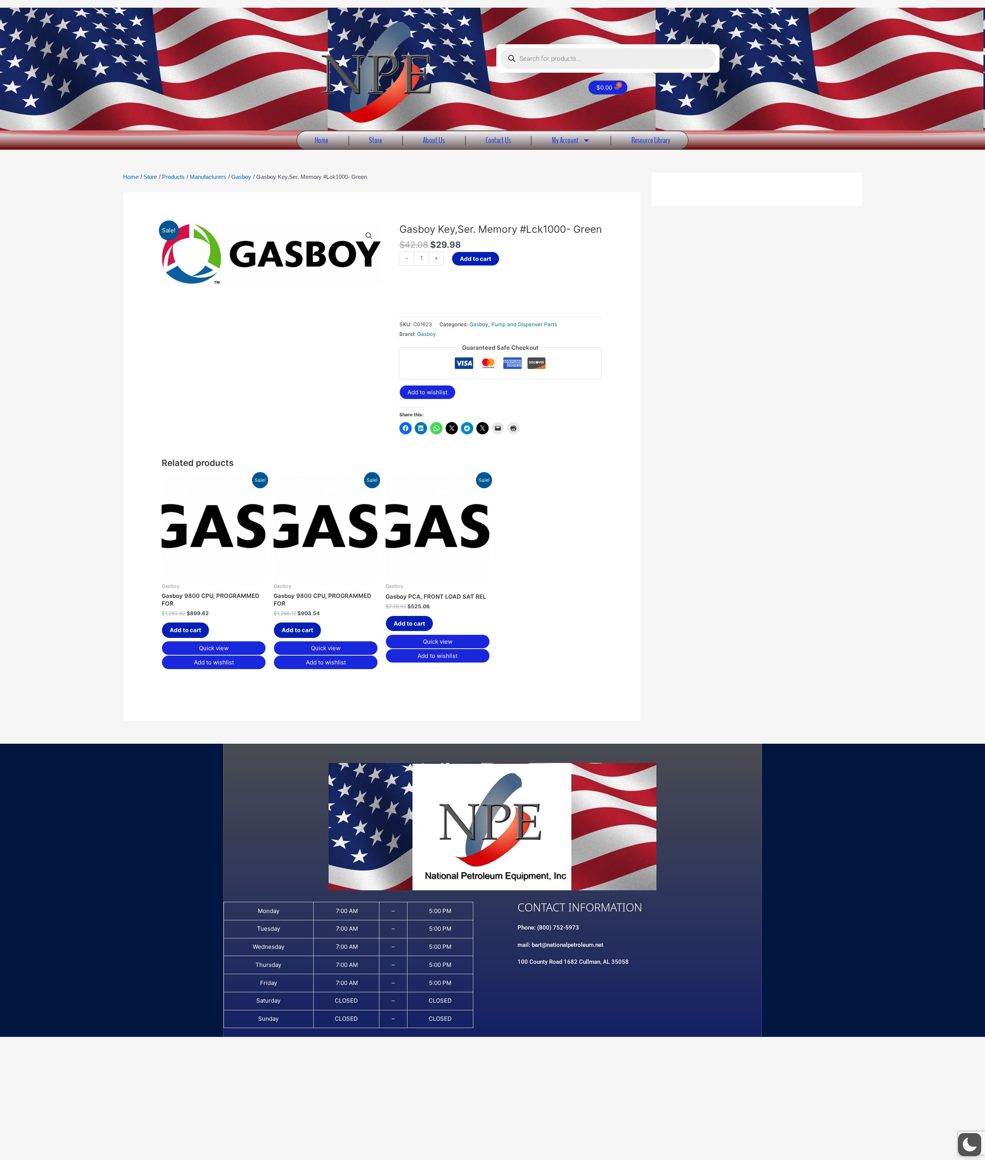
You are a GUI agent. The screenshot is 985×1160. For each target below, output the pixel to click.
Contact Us (498, 140)
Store (375, 140)
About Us (434, 140)
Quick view (214, 648)
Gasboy (478, 324)
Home (321, 140)
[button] (369, 236)
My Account (565, 140)
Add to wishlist (427, 392)
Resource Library (650, 140)
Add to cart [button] (185, 630)
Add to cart (475, 258)
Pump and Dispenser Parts (524, 324)
